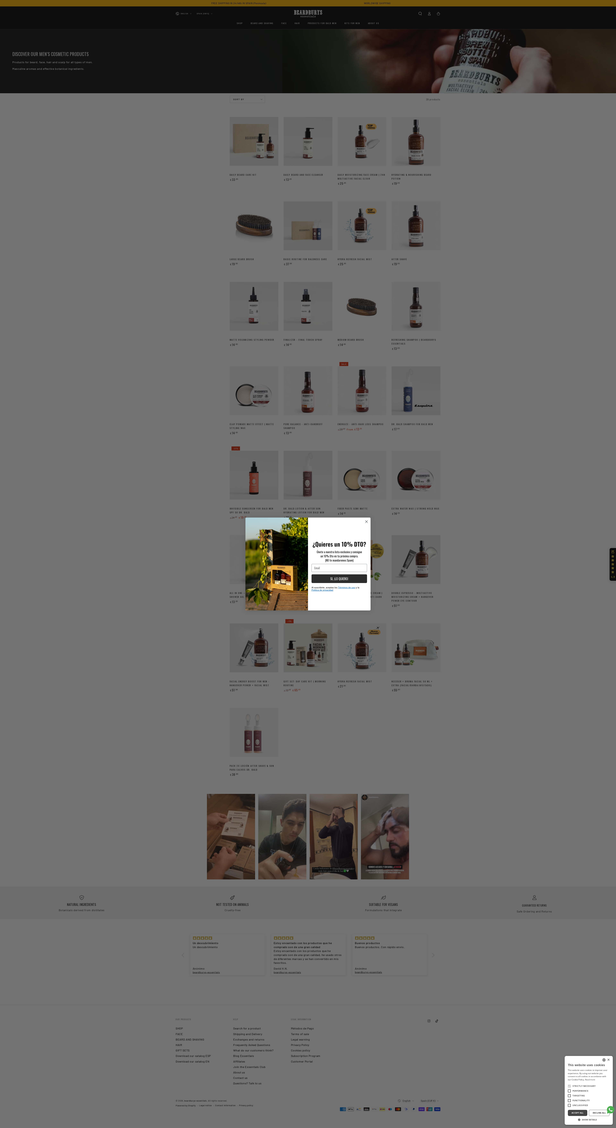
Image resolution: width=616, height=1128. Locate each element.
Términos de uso (346, 587)
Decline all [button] (599, 1112)
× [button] (608, 1060)
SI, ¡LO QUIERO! (339, 578)
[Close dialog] (366, 521)
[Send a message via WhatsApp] (610, 1110)
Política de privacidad (322, 590)
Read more (590, 1079)
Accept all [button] (578, 1112)
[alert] (589, 1090)
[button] (589, 1120)
